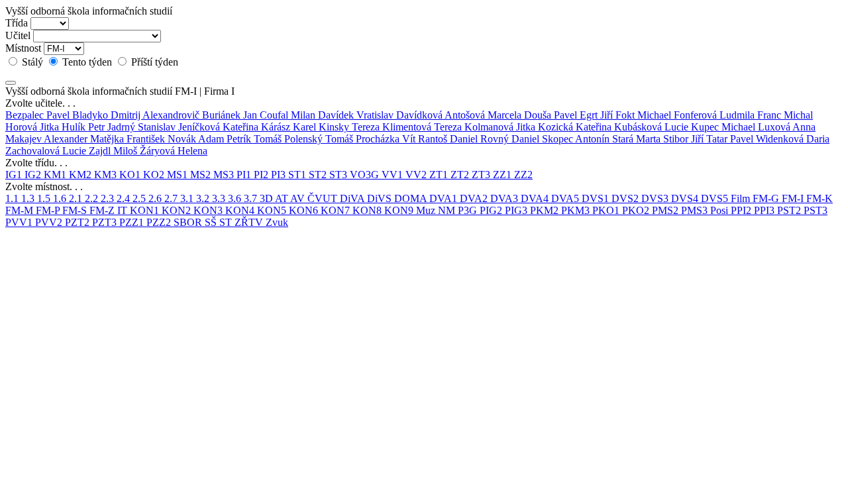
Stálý (32, 62)
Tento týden (87, 62)
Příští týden (153, 62)
